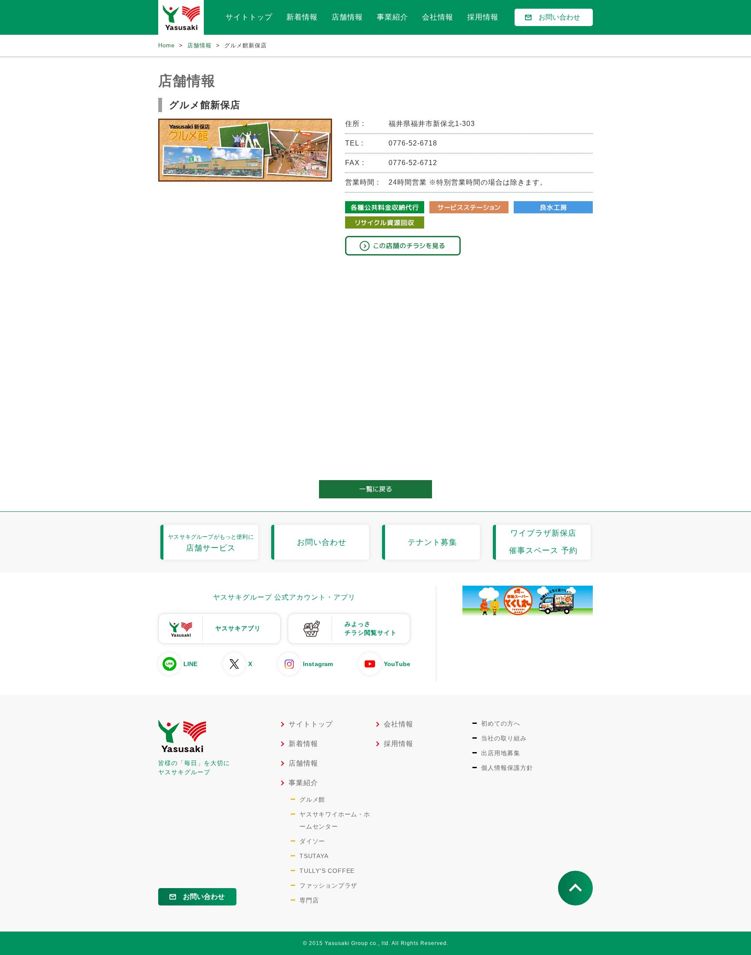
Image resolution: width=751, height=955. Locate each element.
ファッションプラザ (328, 885)
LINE (190, 663)
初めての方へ (500, 723)
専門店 (309, 900)
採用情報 (482, 17)
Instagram (318, 663)
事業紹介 (392, 17)
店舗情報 (347, 17)
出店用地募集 (500, 752)
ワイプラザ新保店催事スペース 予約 (543, 542)
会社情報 (437, 17)
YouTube (397, 663)
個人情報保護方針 (507, 767)
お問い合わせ (559, 17)
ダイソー (312, 841)
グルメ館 (312, 799)
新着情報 (302, 17)
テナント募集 (432, 542)
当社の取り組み (504, 738)
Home (166, 45)
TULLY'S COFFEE (327, 870)
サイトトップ (249, 17)
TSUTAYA (314, 855)
